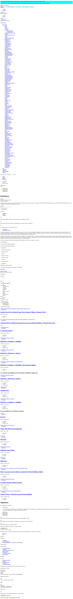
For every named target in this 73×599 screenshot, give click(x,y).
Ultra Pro (6, 161)
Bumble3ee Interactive (9, 54)
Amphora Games (8, 43)
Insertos (6, 33)
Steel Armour (7, 153)
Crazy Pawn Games (8, 61)
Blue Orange (7, 51)
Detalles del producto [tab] (6, 230)
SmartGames (7, 149)
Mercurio (6, 124)
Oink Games (7, 131)
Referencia (2, 272)
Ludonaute (7, 114)
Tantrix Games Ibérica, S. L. (10, 155)
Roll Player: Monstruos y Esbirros (10, 353)
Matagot (6, 120)
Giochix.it (7, 94)
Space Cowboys (8, 150)
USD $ (4, 16)
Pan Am (2, 417)
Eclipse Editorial (8, 74)
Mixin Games (7, 125)
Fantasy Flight (7, 81)
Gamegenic (7, 88)
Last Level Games (8, 106)
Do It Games (7, 69)
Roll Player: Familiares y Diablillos (10, 341)
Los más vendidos (6, 541)
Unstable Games (8, 163)
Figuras (4, 172)
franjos (6, 85)
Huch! (6, 101)
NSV (6, 130)
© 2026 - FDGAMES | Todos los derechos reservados (10, 597)
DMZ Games (7, 68)
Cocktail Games (8, 58)
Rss (3, 534)
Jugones (6, 28)
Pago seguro (5, 552)
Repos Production (8, 142)
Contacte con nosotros (4, 5)
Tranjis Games (7, 159)
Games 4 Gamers (8, 90)
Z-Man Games (7, 165)
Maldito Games (8, 118)
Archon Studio (7, 45)
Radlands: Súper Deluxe (7, 450)
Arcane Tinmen (8, 44)
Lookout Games (8, 110)
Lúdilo (6, 113)
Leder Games (7, 107)
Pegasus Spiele (7, 134)
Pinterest (4, 215)
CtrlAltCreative (8, 62)
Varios (6, 36)
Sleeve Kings (7, 148)
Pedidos (4, 561)
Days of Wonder (8, 63)
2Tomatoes (7, 40)
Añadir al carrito (4, 208)
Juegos (5, 25)
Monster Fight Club (8, 127)
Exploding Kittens (8, 79)
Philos (6, 136)
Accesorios (6, 29)
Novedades (5, 24)
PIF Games (7, 137)
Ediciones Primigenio (9, 76)
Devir (6, 65)
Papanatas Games (8, 133)
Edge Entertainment (8, 75)
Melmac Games (8, 123)
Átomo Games (7, 48)
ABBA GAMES (8, 41)
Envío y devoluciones (7, 548)
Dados (6, 35)
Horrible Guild (7, 100)
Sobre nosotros (5, 551)
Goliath (6, 97)
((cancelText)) (3, 586)
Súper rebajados (5, 171)
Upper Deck (7, 164)
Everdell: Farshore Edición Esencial (11, 482)
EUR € (4, 15)
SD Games (7, 145)
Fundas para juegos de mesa (10, 32)
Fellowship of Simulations (9, 83)
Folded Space (7, 84)
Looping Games (8, 111)
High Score (3, 461)
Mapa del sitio (5, 554)
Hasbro (6, 99)
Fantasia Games (8, 80)
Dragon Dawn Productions (10, 71)
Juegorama (7, 103)
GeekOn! (6, 92)
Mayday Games (8, 121)
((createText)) (9, 586)
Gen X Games (7, 93)
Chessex (6, 56)
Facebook (4, 533)
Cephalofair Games (8, 55)
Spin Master (7, 151)
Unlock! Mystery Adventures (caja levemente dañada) (16, 494)
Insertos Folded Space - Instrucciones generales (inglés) (13, 542)
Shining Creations (8, 147)
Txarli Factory (7, 160)
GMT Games (7, 95)
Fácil (6, 26)
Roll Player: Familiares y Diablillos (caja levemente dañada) (18, 365)
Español (4, 10)
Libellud (6, 108)
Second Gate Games (8, 146)
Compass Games (8, 59)
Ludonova (7, 115)
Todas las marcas (7, 39)
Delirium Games (8, 64)
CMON (6, 57)
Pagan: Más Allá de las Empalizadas (11, 428)
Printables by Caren (8, 139)
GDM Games (7, 91)
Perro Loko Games (8, 135)
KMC (6, 104)
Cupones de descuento (7, 564)
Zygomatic (7, 167)
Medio (6, 27)
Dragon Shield (10, 31)
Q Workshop (7, 140)
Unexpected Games (8, 162)
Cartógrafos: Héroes (6, 330)
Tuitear (4, 214)
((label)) (1, 585)
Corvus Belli (7, 60)
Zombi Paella (7, 166)
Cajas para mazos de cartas (10, 34)
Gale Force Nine (8, 87)
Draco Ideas (7, 70)
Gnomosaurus (7, 96)
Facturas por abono (6, 562)
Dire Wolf (7, 66)
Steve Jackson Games (9, 154)
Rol (3, 168)
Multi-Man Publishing (9, 128)
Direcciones (5, 563)
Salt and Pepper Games (9, 144)
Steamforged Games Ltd (9, 152)
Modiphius (7, 126)
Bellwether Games (8, 49)
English (4, 9)
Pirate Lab (7, 138)
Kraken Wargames (8, 105)
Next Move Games (8, 129)
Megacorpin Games (8, 122)
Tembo (6, 158)
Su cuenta (2, 556)
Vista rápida (3, 309)
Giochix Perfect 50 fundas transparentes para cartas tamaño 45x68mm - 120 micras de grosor (27, 323)
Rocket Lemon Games (9, 143)
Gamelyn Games (8, 89)
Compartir (4, 213)
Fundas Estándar (9, 30)
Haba (6, 98)
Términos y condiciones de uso (8, 550)
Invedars (6, 102)
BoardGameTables (8, 52)
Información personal (6, 560)
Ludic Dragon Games (9, 112)
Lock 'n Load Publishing (9, 109)
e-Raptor (6, 73)
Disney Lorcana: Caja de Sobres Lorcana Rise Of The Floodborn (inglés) (21, 472)
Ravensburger (7, 141)
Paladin (6, 132)
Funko (6, 86)
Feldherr (6, 82)
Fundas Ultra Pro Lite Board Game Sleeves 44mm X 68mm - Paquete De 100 (22, 312)
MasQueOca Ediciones (9, 119)
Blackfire (6, 50)
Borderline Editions (8, 53)
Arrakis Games (7, 46)
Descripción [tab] (5, 229)
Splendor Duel (4, 390)
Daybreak (3, 439)
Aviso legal (5, 549)
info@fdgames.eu (19, 574)
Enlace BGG (2, 269)
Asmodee (6, 47)
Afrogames (7, 42)
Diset (6, 67)
